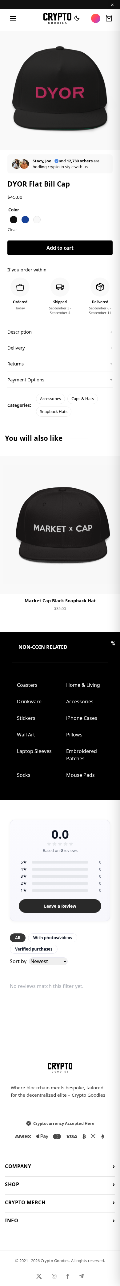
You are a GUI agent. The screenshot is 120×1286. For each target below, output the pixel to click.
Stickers (26, 718)
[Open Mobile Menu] (13, 18)
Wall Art (26, 734)
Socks (23, 775)
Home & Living (83, 685)
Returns (60, 364)
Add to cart (60, 247)
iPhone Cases (81, 718)
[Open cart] (109, 18)
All (17, 937)
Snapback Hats (53, 411)
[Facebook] (67, 1276)
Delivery (60, 348)
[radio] (13, 219)
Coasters (27, 685)
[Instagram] (54, 1276)
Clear (12, 229)
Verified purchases (33, 949)
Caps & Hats (82, 398)
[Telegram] (81, 1276)
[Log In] (95, 18)
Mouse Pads (80, 775)
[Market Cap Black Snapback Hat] (60, 525)
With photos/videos (52, 937)
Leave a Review (60, 906)
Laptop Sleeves (34, 751)
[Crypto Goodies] (57, 18)
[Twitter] (39, 1276)
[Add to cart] (60, 584)
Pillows (74, 734)
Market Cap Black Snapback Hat (60, 600)
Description (60, 332)
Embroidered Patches (81, 755)
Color (13, 210)
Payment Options (60, 379)
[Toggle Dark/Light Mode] (76, 18)
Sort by (18, 961)
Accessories (50, 398)
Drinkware (29, 701)
